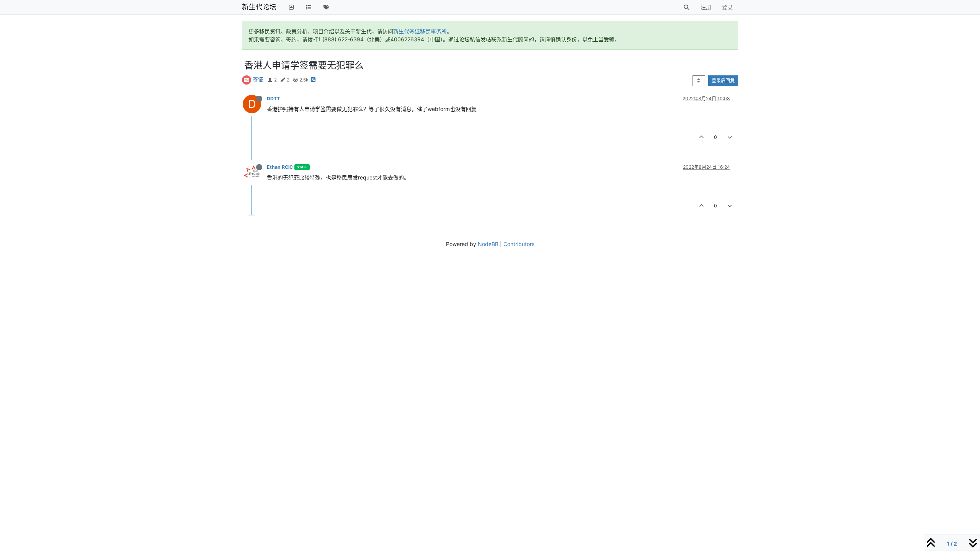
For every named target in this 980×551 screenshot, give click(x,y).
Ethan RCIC (280, 167)
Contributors (518, 244)
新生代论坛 (259, 7)
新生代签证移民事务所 (420, 31)
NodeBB (488, 244)
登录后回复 (723, 80)
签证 (258, 79)
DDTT (273, 98)
